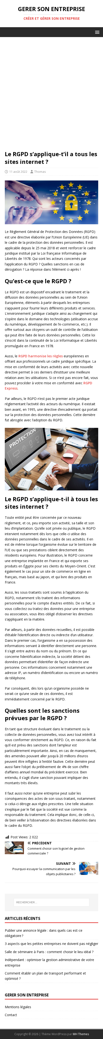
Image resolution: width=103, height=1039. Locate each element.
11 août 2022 (18, 171)
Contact (11, 1015)
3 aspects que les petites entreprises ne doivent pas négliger (51, 943)
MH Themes (81, 1034)
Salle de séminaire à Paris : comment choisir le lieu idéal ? (49, 951)
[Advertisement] (51, 96)
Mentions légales (18, 1007)
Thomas (40, 171)
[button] (96, 31)
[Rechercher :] (52, 902)
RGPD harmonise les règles (40, 356)
